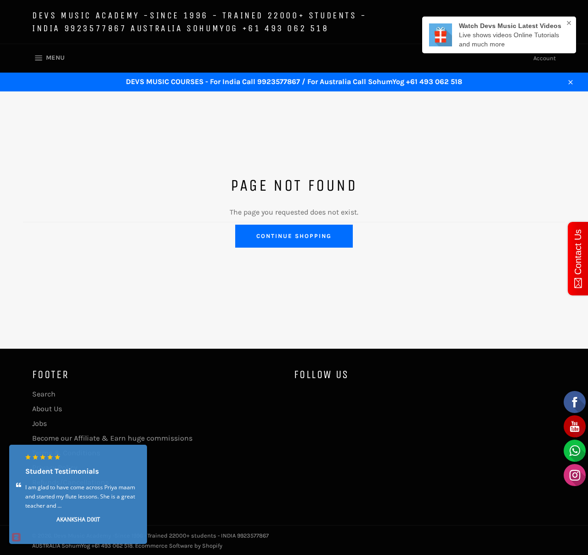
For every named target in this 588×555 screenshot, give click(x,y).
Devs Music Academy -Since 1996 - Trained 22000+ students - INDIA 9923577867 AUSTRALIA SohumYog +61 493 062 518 (199, 22)
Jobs (39, 423)
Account (544, 58)
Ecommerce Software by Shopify (178, 545)
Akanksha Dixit (78, 519)
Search (44, 394)
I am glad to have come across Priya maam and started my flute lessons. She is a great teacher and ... (80, 496)
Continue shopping (293, 235)
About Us (47, 408)
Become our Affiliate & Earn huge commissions (112, 438)
